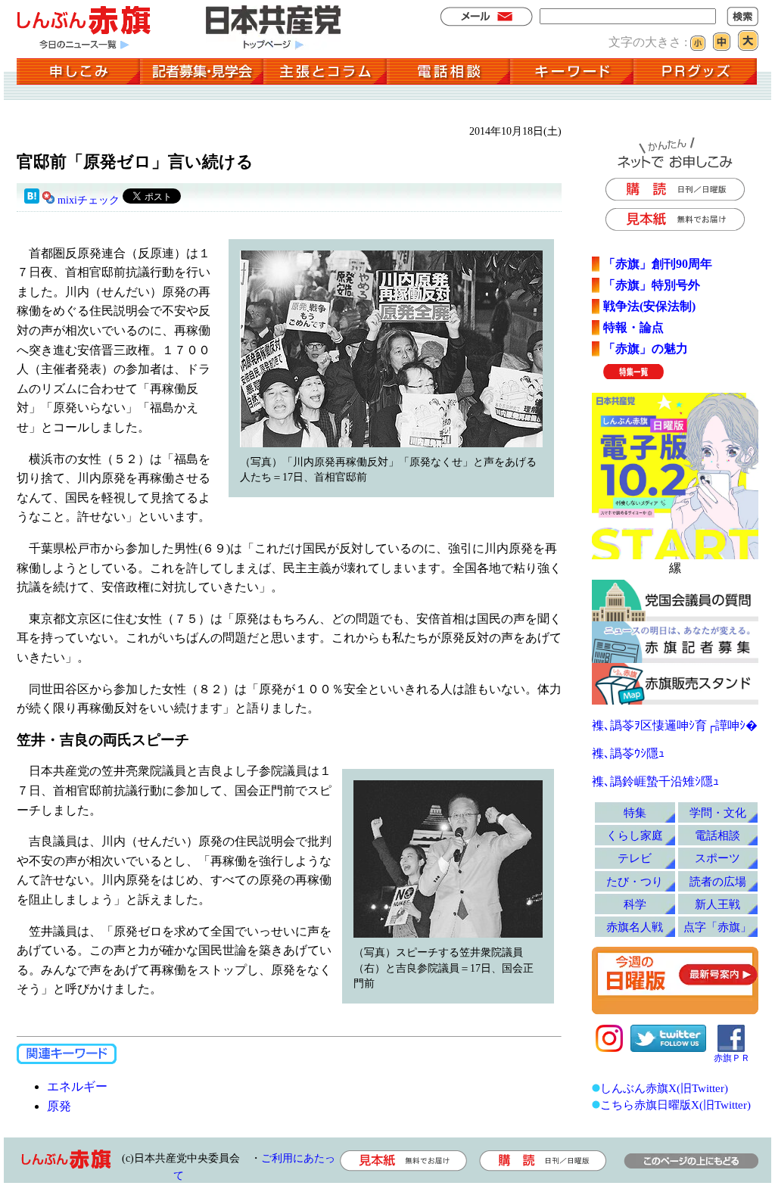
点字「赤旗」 (717, 926)
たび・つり (634, 881)
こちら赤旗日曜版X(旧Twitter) (675, 1104)
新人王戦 (717, 904)
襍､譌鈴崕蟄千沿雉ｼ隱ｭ (655, 781)
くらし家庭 (634, 835)
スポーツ (717, 857)
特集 (635, 812)
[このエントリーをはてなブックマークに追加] (31, 200)
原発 (59, 1106)
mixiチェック (89, 200)
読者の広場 (717, 881)
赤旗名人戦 (634, 926)
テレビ (635, 857)
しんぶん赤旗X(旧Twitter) (664, 1087)
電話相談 (717, 835)
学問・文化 (717, 812)
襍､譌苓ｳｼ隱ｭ (628, 753)
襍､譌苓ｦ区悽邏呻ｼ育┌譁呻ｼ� (675, 725)
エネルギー (77, 1086)
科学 (635, 904)
